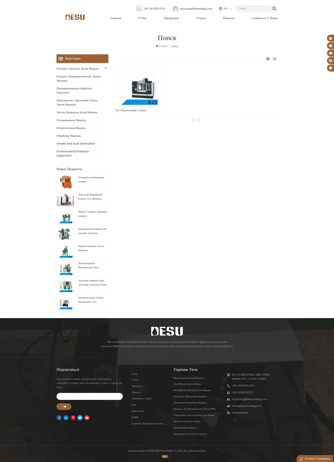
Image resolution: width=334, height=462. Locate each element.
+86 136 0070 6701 (154, 8)
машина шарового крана (187, 421)
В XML (135, 417)
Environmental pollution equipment (73, 153)
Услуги (201, 18)
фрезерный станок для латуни (190, 434)
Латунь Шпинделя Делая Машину (77, 112)
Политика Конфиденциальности (148, 424)
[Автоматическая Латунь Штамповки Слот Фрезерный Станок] (66, 302)
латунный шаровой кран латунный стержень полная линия (92, 283)
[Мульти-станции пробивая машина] (66, 216)
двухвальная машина (185, 428)
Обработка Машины (69, 136)
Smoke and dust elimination (76, 143)
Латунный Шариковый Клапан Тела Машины (90, 197)
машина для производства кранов (192, 390)
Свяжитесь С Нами (264, 18)
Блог (134, 405)
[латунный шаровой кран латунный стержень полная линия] (66, 285)
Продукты (137, 386)
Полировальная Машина (71, 120)
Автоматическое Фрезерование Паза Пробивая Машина (88, 265)
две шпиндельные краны (187, 384)
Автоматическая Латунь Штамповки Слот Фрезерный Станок (90, 300)
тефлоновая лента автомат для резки (194, 415)
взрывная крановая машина (189, 378)
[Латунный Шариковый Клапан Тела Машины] (66, 199)
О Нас (142, 18)
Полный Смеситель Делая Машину (78, 68)
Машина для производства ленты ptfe (194, 409)
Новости (228, 18)
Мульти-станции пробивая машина (92, 214)
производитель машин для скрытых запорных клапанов (92, 231)
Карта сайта (138, 411)
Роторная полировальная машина (91, 179)
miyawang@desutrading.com (196, 8)
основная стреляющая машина (190, 396)
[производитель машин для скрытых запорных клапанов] (66, 234)
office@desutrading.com (247, 406)
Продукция (171, 18)
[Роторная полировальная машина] (66, 182)
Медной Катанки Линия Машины (91, 248)
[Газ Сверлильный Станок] (140, 86)
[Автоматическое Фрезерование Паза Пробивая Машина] (66, 268)
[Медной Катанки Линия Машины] (66, 251)
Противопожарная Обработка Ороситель (74, 90)
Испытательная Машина (71, 128)
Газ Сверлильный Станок (130, 110)
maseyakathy (240, 413)
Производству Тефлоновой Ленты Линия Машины (77, 102)
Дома (134, 374)
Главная (115, 18)
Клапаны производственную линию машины (79, 78)
